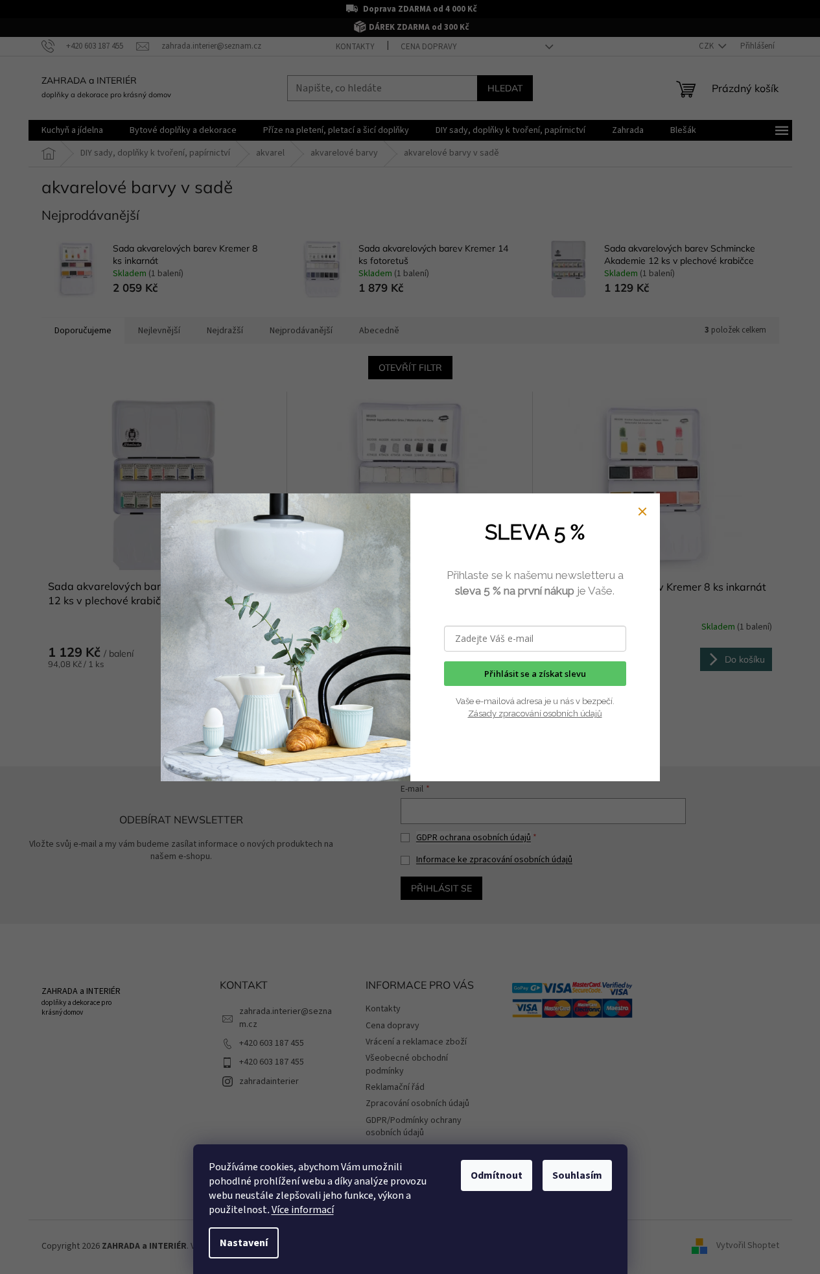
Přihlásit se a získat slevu (535, 673)
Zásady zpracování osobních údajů (535, 713)
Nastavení (244, 1243)
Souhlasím (577, 1175)
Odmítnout (496, 1175)
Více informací (303, 1210)
